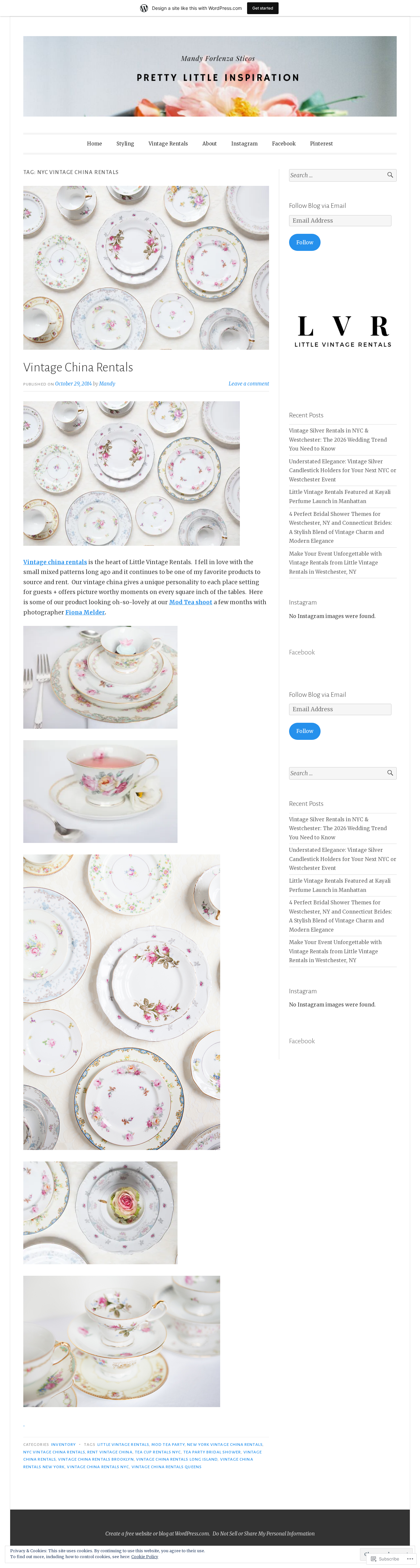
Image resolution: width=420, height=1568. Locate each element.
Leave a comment (249, 384)
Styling (125, 144)
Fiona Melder (85, 612)
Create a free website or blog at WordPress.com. (157, 1534)
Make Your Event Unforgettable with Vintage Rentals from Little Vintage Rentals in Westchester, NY (335, 563)
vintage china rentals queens (167, 1467)
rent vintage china (109, 1452)
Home (94, 144)
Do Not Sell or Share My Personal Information (264, 1534)
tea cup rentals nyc (158, 1452)
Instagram (244, 144)
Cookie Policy (144, 1556)
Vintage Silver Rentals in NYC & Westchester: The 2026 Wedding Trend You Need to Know (338, 440)
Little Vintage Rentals (123, 1444)
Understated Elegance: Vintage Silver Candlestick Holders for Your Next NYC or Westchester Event (342, 470)
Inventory (63, 1444)
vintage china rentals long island (177, 1459)
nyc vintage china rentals (54, 1452)
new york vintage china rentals (224, 1444)
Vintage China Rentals (78, 367)
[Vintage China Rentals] (100, 726)
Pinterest (321, 144)
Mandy (107, 384)
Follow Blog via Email (317, 205)
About (209, 144)
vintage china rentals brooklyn (96, 1459)
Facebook (284, 144)
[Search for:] (343, 175)
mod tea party (168, 1444)
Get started (262, 8)
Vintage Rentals (168, 144)
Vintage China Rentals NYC (98, 1467)
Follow (304, 242)
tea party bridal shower (212, 1452)
